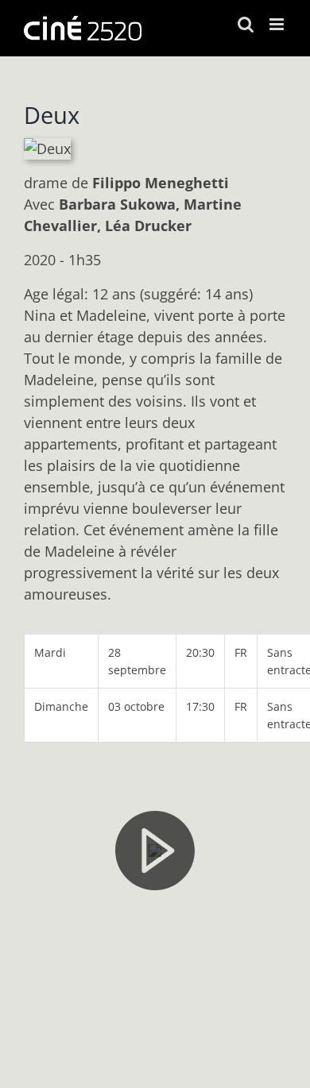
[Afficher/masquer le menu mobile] (277, 24)
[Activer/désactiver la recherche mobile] (246, 24)
